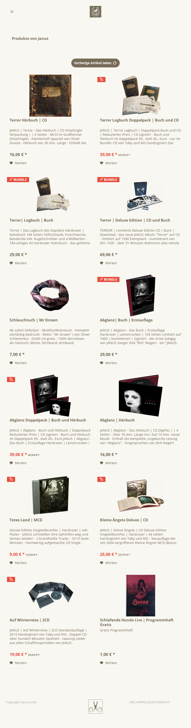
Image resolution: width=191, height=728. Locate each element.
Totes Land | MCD (26, 520)
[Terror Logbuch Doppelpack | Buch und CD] (140, 96)
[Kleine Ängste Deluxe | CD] (140, 495)
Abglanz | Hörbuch (117, 420)
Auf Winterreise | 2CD (30, 620)
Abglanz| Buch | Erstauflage (126, 320)
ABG (132, 702)
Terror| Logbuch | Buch (31, 220)
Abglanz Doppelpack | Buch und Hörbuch (48, 420)
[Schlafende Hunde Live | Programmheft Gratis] (140, 596)
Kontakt (163, 702)
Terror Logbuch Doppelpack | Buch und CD (139, 120)
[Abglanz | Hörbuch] (140, 396)
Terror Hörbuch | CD (28, 120)
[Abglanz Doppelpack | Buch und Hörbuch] (50, 396)
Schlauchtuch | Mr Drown (34, 320)
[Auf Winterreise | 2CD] (50, 596)
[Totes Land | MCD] (50, 495)
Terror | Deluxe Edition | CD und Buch (135, 220)
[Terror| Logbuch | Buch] (50, 196)
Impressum (146, 702)
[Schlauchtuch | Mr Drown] (50, 296)
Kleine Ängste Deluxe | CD (124, 520)
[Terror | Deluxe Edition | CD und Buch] (140, 196)
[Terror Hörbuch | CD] (50, 96)
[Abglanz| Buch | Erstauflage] (140, 296)
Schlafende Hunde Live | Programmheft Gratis (137, 622)
